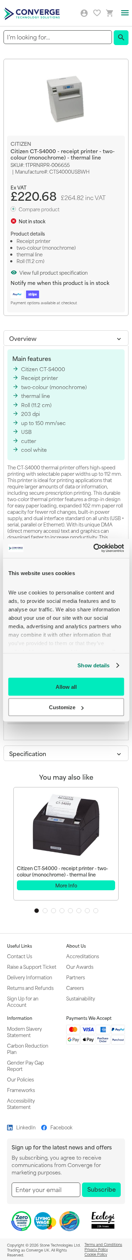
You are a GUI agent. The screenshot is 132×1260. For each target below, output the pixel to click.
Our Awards (79, 966)
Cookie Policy (95, 1254)
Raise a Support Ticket (31, 966)
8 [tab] (95, 910)
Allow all (66, 687)
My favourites (97, 13)
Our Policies (20, 1079)
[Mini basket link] (110, 13)
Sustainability (80, 998)
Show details (93, 665)
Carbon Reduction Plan (27, 1048)
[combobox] (58, 37)
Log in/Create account (84, 13)
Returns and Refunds (30, 987)
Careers (75, 987)
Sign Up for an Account (22, 1001)
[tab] (66, 338)
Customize (62, 707)
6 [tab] (78, 910)
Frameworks (21, 1089)
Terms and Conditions (103, 1244)
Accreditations (82, 956)
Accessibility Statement (21, 1103)
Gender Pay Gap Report (25, 1065)
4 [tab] (61, 910)
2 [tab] (45, 910)
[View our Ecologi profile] (102, 1220)
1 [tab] (36, 910)
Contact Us (19, 956)
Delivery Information (29, 977)
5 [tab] (70, 910)
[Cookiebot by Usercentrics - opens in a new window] (94, 548)
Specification (27, 753)
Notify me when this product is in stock (60, 283)
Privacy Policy (96, 1249)
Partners (75, 977)
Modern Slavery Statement (24, 1031)
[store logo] (33, 13)
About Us (76, 946)
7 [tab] (87, 910)
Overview (23, 338)
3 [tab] (53, 910)
